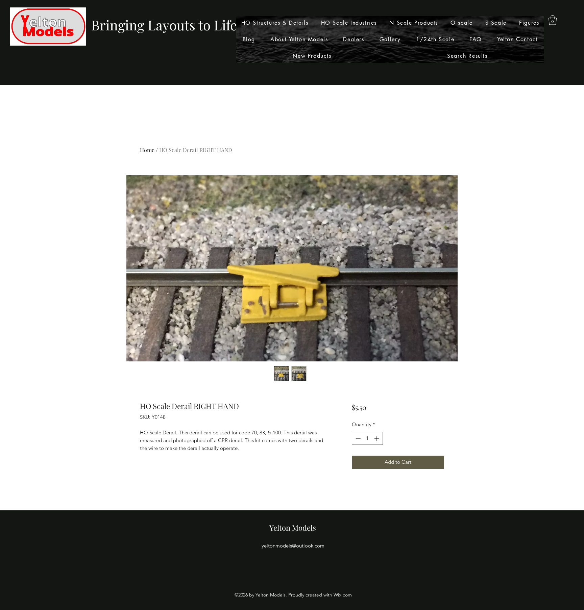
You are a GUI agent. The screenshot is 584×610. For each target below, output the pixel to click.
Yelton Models (292, 528)
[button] (553, 20)
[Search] (450, 42)
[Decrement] (357, 438)
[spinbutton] (367, 438)
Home (147, 149)
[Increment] (377, 438)
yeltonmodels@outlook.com (293, 545)
